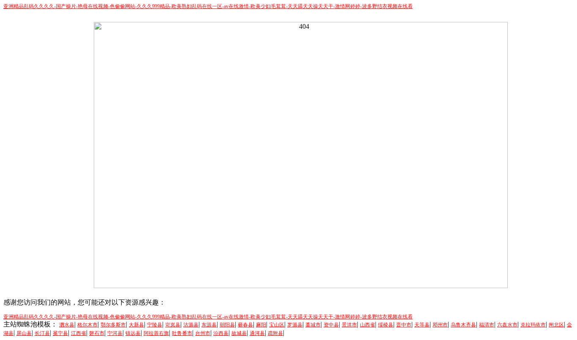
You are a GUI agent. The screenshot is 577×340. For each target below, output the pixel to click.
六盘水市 (507, 325)
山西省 (367, 325)
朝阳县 (227, 325)
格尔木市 (87, 325)
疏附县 (275, 333)
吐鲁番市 (182, 333)
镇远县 (133, 333)
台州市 (202, 333)
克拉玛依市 (533, 325)
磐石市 (96, 333)
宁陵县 (154, 325)
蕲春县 (245, 325)
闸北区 (556, 325)
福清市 (486, 325)
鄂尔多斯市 (113, 325)
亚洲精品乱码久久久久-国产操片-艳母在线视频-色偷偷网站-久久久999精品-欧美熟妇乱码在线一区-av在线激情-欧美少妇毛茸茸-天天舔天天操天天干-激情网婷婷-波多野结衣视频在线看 (208, 6)
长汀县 (42, 333)
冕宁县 (60, 333)
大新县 (136, 325)
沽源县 (191, 325)
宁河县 (114, 333)
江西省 (78, 333)
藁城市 (313, 325)
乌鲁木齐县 (463, 325)
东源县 (209, 325)
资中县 (331, 325)
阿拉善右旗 (156, 333)
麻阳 (261, 325)
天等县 (422, 325)
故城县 (239, 333)
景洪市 (349, 325)
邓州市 (440, 325)
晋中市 (403, 325)
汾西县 (221, 333)
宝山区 (276, 325)
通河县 (257, 333)
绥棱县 (385, 325)
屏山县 (24, 333)
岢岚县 (172, 325)
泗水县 (66, 325)
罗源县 (294, 325)
